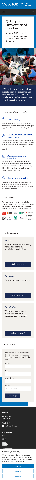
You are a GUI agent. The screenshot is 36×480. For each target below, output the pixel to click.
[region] (18, 464)
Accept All (18, 466)
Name (7, 363)
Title (6, 371)
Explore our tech (17, 333)
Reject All (18, 476)
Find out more (16, 264)
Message (7, 385)
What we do (16, 295)
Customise (18, 471)
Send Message (12, 396)
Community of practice (18, 178)
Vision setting (13, 119)
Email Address (10, 378)
